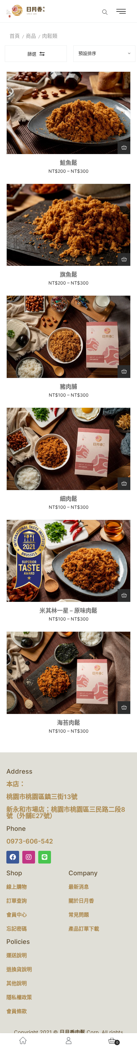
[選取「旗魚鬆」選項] (124, 259)
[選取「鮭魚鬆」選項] (124, 147)
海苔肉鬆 (68, 722)
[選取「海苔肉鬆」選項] (124, 707)
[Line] (44, 857)
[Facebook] (12, 857)
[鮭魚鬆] (68, 113)
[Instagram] (28, 857)
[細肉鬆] (68, 449)
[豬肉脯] (68, 337)
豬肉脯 (68, 386)
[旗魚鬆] (68, 225)
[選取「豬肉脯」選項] (124, 371)
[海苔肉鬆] (68, 677)
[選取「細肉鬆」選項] (124, 483)
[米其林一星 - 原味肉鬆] (68, 565)
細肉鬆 (68, 498)
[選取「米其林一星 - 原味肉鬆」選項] (124, 595)
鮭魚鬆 (68, 162)
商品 (31, 36)
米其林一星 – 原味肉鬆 (68, 610)
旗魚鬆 (68, 274)
